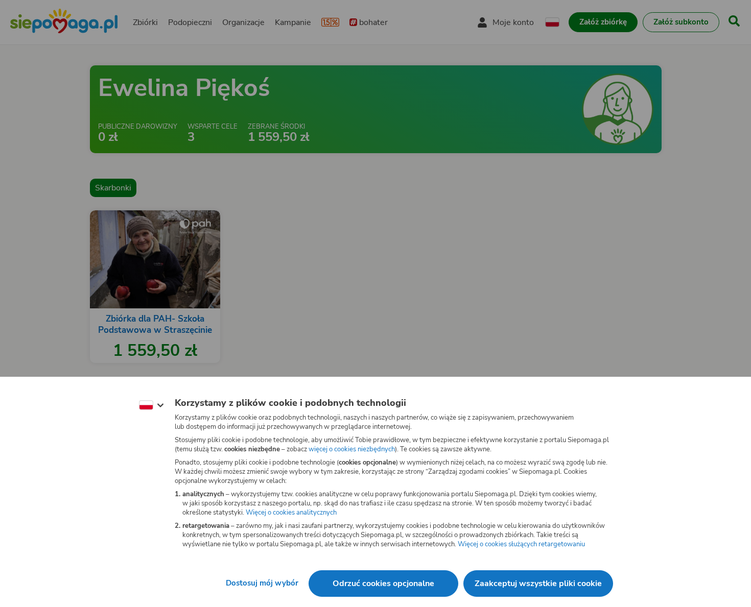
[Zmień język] (151, 405)
